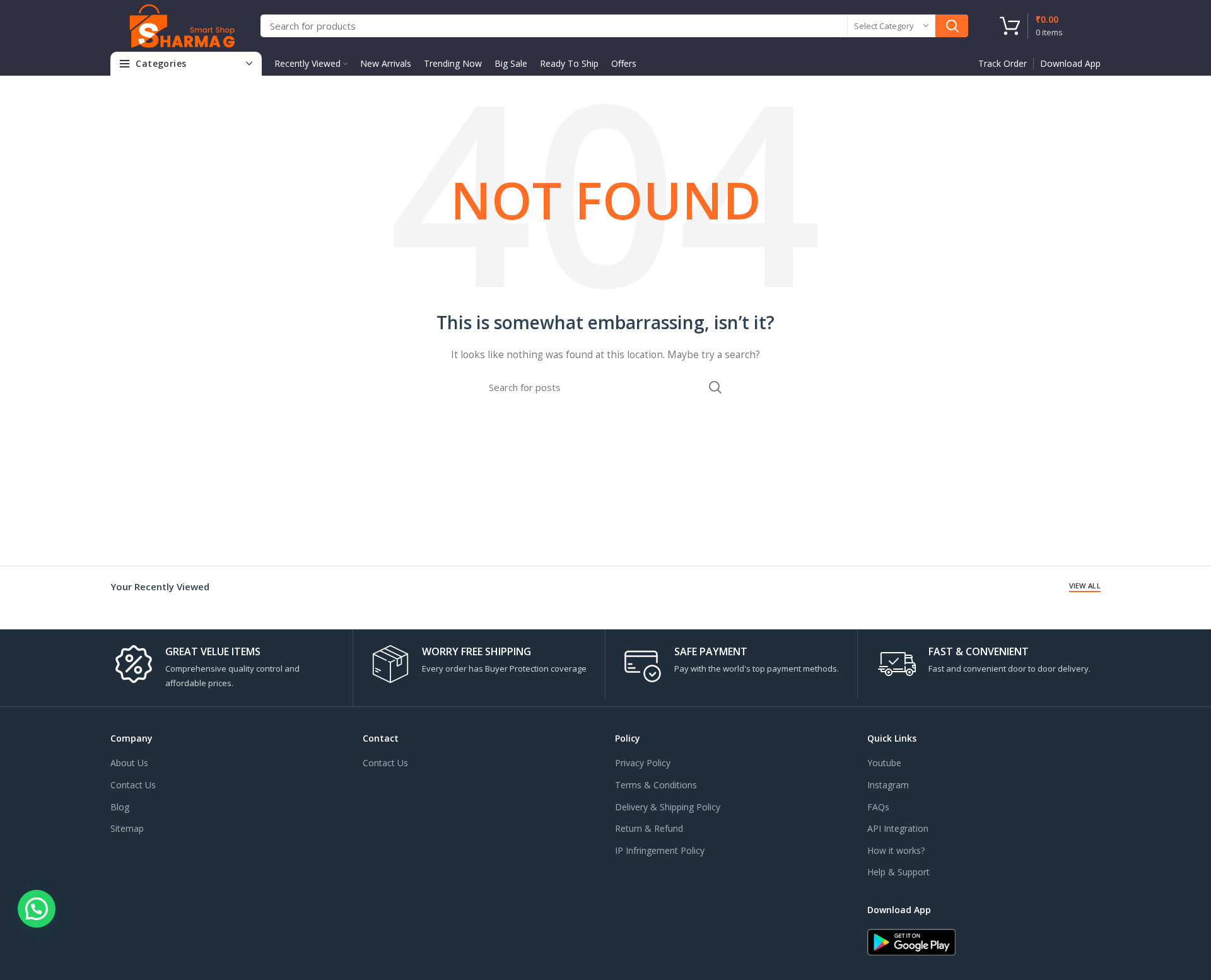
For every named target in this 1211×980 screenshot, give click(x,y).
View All (1085, 585)
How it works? (896, 850)
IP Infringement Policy (660, 850)
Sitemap (127, 828)
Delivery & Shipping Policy (667, 807)
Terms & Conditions (656, 785)
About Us (129, 763)
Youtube (884, 763)
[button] (37, 909)
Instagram (888, 785)
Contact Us (133, 785)
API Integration (897, 828)
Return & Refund (649, 828)
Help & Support (898, 872)
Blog (119, 807)
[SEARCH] (951, 26)
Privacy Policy (642, 763)
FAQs (878, 807)
